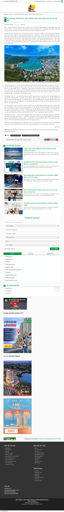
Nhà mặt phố (37, 457)
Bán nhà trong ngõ (9, 464)
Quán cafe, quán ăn (39, 477)
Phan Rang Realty (9, 24)
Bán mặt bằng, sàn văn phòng (13, 269)
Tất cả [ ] (8, 293)
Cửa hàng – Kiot (38, 472)
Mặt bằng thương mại (39, 454)
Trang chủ (6, 14)
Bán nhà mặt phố (10, 277)
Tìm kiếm (55, 248)
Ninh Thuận (43, 27)
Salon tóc (37, 479)
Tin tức (10, 14)
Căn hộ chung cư (38, 449)
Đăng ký (50, 1)
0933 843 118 (7, 488)
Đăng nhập (57, 1)
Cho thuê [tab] (30, 253)
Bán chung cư (9, 259)
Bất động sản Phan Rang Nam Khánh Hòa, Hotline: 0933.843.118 (44, 438)
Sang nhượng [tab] (50, 253)
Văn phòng (37, 462)
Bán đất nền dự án (10, 264)
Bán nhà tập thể (8, 462)
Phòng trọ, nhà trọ (39, 461)
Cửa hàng (37, 451)
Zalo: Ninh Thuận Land (9, 491)
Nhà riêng (37, 459)
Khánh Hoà (8, 288)
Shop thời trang (38, 480)
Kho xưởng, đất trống (39, 453)
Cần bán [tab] (13, 253)
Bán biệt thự (9, 256)
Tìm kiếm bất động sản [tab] (32, 218)
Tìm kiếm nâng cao (10, 249)
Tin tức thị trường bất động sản (31, 135)
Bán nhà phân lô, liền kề (11, 280)
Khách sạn (37, 474)
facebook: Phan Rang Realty (11, 493)
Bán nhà (8, 272)
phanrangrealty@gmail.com (12, 490)
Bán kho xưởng (9, 267)
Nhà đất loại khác (39, 456)
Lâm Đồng (8, 291)
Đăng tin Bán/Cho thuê (40, 1)
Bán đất (8, 261)
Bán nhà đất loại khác (11, 275)
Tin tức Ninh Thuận (15, 135)
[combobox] (32, 229)
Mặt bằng (37, 475)
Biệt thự (36, 448)
